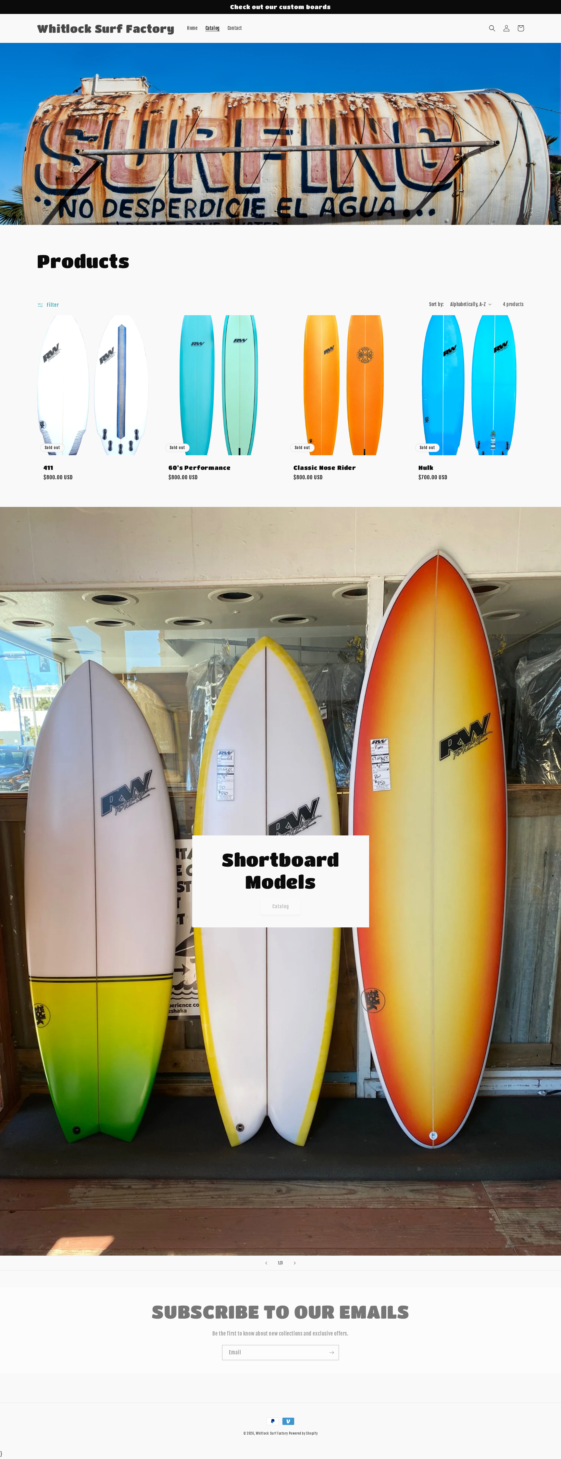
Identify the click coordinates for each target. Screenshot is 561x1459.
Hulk (425, 467)
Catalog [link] (280, 906)
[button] (492, 28)
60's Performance (199, 467)
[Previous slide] (266, 1263)
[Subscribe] (331, 1352)
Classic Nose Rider (324, 467)
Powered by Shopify (303, 1433)
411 (48, 467)
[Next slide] (295, 1263)
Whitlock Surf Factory (272, 1433)
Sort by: (436, 304)
